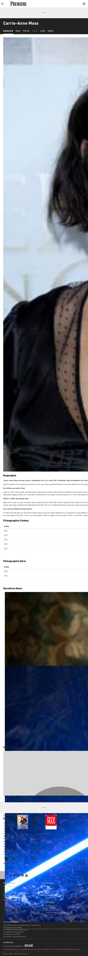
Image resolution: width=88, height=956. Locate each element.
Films (42, 31)
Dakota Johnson (51, 910)
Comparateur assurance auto (11, 949)
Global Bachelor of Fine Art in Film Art (32, 949)
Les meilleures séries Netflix (12, 927)
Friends (48, 886)
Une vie (5, 888)
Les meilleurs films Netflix (12, 934)
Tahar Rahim (50, 917)
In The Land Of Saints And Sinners (14, 893)
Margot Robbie (50, 915)
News (18, 31)
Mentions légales (8, 953)
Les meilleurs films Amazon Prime (14, 936)
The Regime (49, 888)
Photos (26, 31)
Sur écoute (49, 898)
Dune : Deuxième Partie (11, 886)
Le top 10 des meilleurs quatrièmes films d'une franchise (22, 925)
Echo (47, 893)
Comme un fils (8, 898)
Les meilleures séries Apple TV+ (13, 932)
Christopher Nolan (52, 906)
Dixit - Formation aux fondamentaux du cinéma (66, 949)
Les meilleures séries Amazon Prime (15, 930)
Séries (50, 31)
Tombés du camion (9, 891)
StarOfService (48, 949)
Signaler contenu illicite (21, 953)
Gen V (47, 891)
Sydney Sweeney (51, 912)
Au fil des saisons (9, 895)
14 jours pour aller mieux (11, 900)
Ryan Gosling (50, 908)
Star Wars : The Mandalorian (55, 895)
